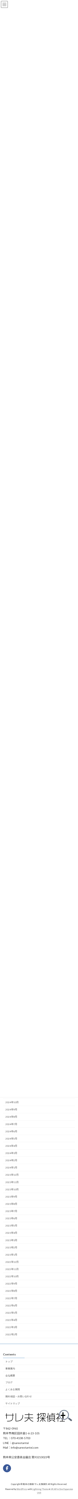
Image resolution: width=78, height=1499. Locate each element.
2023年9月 (11, 1196)
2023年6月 (11, 1218)
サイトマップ (12, 1403)
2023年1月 (11, 1254)
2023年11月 (12, 1181)
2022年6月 (11, 1305)
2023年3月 (11, 1240)
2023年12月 (12, 1174)
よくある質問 (12, 1389)
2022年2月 (11, 1334)
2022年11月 (12, 1269)
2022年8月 (11, 1290)
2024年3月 (11, 1153)
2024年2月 (11, 1160)
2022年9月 (11, 1283)
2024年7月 (11, 1123)
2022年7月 (11, 1298)
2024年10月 (12, 1102)
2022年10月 (12, 1276)
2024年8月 (11, 1116)
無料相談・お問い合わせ (18, 1396)
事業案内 (10, 1368)
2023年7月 (11, 1211)
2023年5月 (11, 1225)
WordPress (22, 1489)
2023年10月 (12, 1189)
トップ (9, 1361)
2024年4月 (11, 1145)
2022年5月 (11, 1312)
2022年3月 (11, 1327)
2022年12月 (12, 1261)
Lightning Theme (40, 1489)
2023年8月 (11, 1203)
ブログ (9, 1382)
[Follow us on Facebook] (7, 1468)
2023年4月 (11, 1232)
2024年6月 (11, 1131)
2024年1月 (11, 1167)
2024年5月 (11, 1138)
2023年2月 (11, 1247)
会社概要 (10, 1375)
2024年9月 (11, 1109)
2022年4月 (11, 1319)
